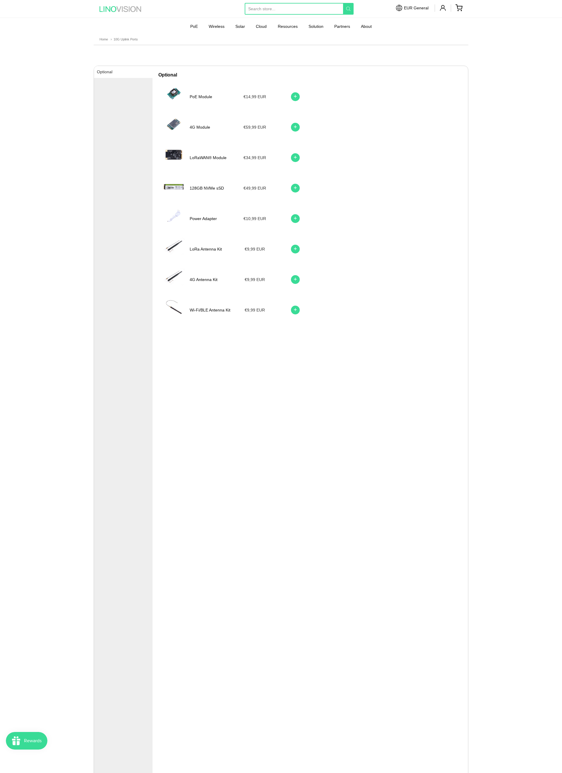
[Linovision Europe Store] (126, 9)
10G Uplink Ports (126, 39)
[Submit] (348, 9)
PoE (194, 26)
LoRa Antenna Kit (206, 249)
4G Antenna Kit (203, 279)
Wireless (217, 26)
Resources (288, 26)
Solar (240, 26)
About (366, 26)
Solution (316, 26)
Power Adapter (203, 218)
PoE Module (201, 96)
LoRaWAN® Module (208, 157)
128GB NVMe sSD (207, 188)
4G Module (200, 127)
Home (104, 39)
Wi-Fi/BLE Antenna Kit (210, 310)
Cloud (261, 26)
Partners (342, 26)
